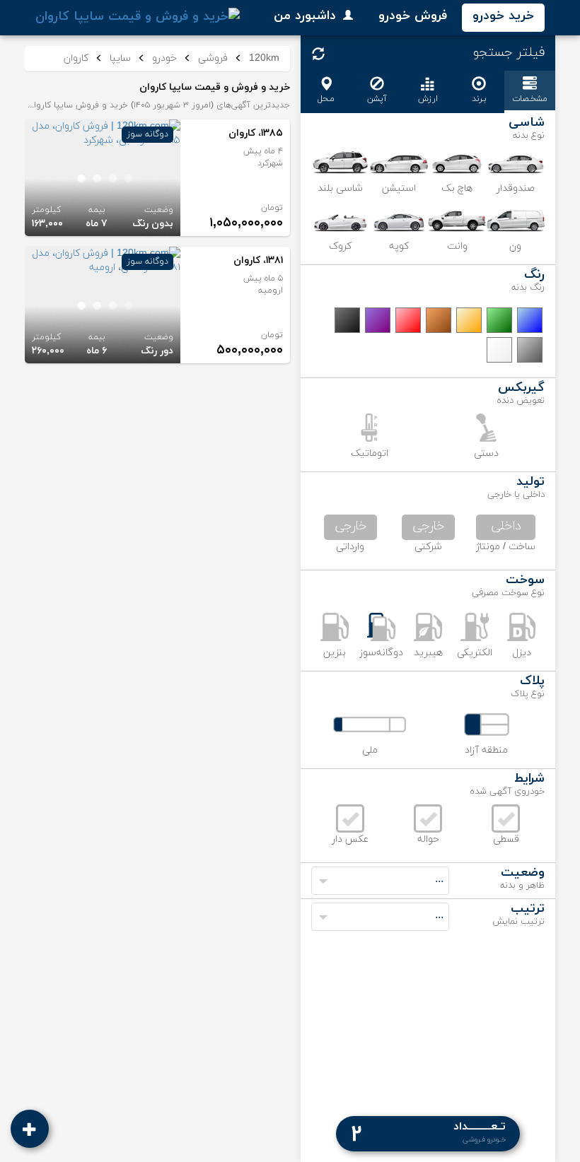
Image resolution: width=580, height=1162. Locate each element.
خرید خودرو (503, 16)
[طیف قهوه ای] (438, 320)
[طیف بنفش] (377, 320)
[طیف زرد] (469, 320)
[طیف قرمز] (408, 320)
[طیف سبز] (499, 320)
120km (264, 58)
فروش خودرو (412, 16)
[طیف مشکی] (347, 320)
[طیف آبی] (530, 320)
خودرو (164, 58)
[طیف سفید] (499, 350)
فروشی (213, 58)
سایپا (120, 58)
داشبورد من (305, 16)
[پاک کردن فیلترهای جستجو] (318, 54)
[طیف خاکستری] (530, 350)
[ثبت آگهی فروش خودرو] (30, 1129)
